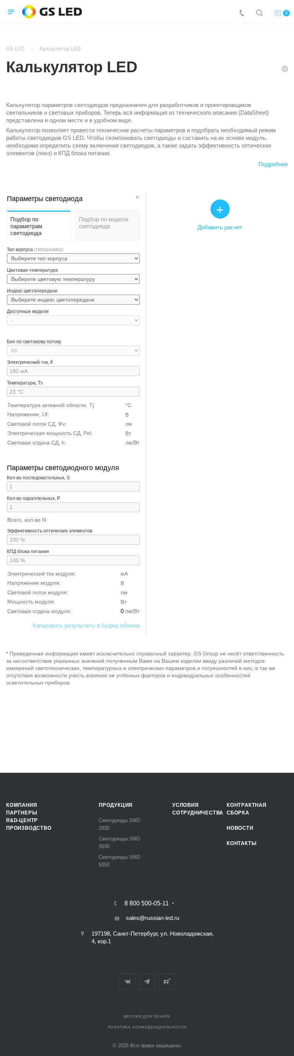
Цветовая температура (32, 270)
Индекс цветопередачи (32, 291)
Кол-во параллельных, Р (33, 498)
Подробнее (273, 164)
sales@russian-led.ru (152, 918)
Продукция (115, 805)
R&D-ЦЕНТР (22, 820)
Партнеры (21, 813)
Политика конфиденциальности (147, 1027)
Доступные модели (28, 311)
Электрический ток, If (29, 362)
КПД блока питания (28, 551)
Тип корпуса (35, 249)
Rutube (166, 981)
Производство (29, 828)
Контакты (241, 843)
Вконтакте (127, 981)
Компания (21, 805)
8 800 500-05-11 (146, 903)
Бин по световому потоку (34, 341)
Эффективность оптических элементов (49, 531)
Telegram (147, 981)
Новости (240, 828)
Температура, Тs (25, 383)
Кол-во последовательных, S (38, 477)
